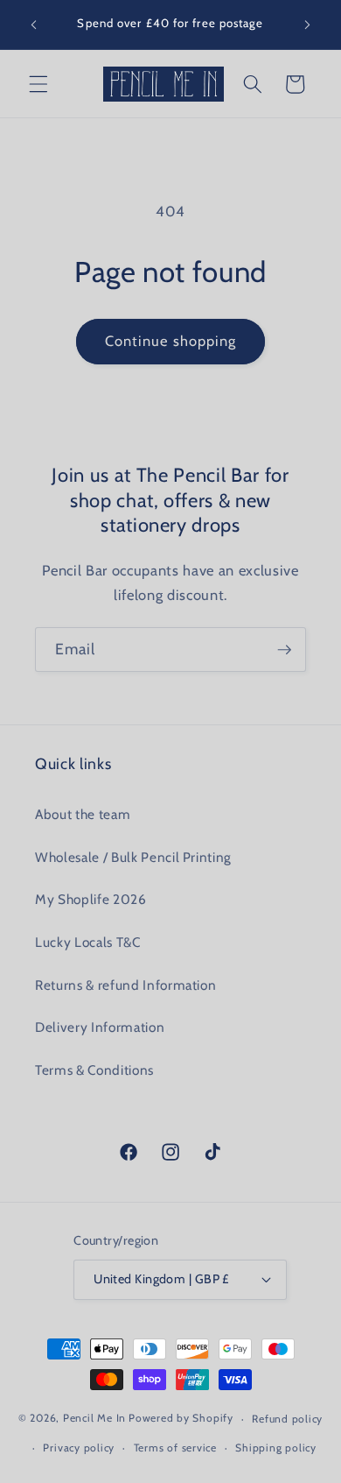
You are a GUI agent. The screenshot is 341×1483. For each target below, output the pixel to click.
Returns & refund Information (125, 985)
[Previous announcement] (34, 24)
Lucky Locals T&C (88, 942)
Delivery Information (99, 1027)
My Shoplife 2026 (91, 899)
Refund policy (287, 1418)
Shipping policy (276, 1447)
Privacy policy (79, 1447)
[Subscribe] (284, 650)
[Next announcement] (308, 24)
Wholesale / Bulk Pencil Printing (133, 857)
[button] (38, 84)
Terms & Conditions (94, 1070)
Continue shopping (171, 341)
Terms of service (175, 1447)
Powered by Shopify (181, 1418)
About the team (82, 814)
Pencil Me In (94, 1418)
